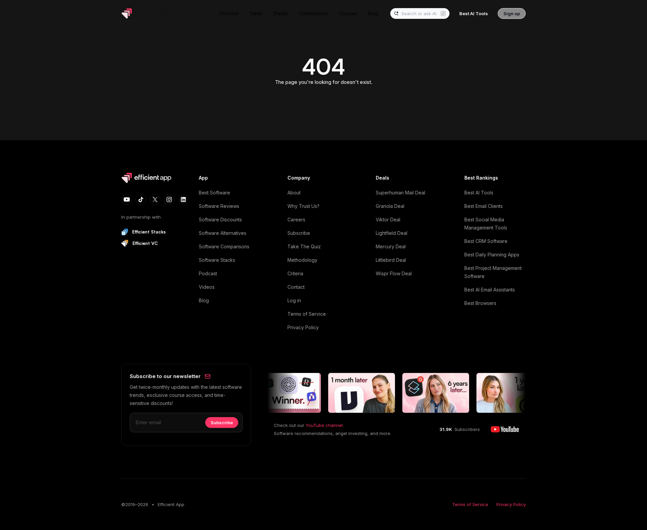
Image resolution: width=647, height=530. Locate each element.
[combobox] (419, 13)
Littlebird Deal (391, 260)
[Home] (147, 13)
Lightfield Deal (391, 233)
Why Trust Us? (303, 206)
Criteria (295, 273)
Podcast (208, 273)
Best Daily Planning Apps (491, 254)
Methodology (302, 260)
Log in (294, 300)
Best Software (214, 192)
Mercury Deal (391, 246)
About (294, 192)
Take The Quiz (304, 246)
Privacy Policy (303, 327)
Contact (296, 287)
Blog (204, 300)
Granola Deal (390, 206)
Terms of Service (306, 314)
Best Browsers (480, 303)
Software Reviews (219, 206)
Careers (296, 219)
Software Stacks (217, 260)
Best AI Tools (478, 192)
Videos (207, 287)
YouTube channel (324, 425)
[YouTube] (126, 199)
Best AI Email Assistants (489, 289)
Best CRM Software (485, 241)
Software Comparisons (224, 246)
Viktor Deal (388, 219)
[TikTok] (140, 199)
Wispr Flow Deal (394, 273)
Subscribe (298, 233)
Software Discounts (220, 219)
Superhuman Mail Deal (400, 192)
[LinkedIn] (183, 199)
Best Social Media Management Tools (485, 223)
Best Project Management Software (493, 272)
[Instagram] (169, 199)
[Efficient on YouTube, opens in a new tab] (505, 429)
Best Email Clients (483, 206)
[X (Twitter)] (155, 199)
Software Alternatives (222, 233)
